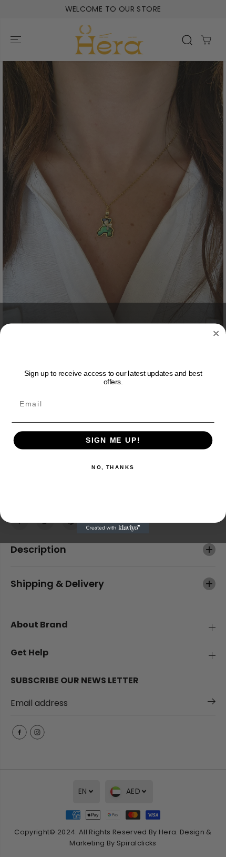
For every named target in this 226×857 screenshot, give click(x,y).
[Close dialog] (216, 333)
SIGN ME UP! (113, 440)
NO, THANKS (113, 467)
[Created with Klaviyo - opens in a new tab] (113, 528)
